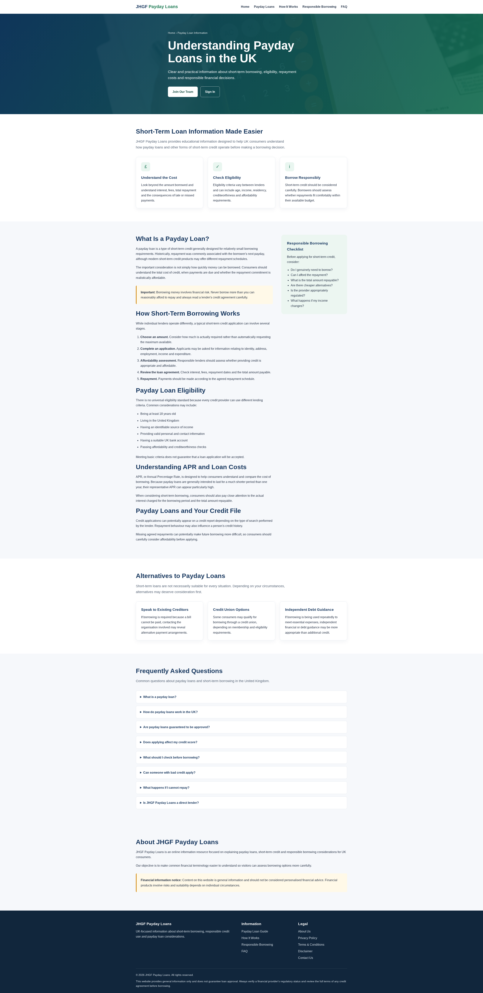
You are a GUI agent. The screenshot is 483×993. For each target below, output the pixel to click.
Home (245, 6)
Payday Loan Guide (255, 931)
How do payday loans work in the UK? (170, 712)
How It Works (288, 6)
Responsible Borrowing (319, 6)
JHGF (157, 6)
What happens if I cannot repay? (166, 787)
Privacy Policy (307, 938)
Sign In (210, 91)
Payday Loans (264, 6)
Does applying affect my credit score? (170, 742)
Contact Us (305, 957)
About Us (304, 931)
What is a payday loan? (159, 697)
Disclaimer (305, 951)
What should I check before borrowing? (171, 757)
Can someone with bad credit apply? (169, 772)
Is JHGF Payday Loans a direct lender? (171, 802)
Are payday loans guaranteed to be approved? (176, 727)
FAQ (344, 6)
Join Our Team (182, 91)
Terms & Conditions (311, 944)
